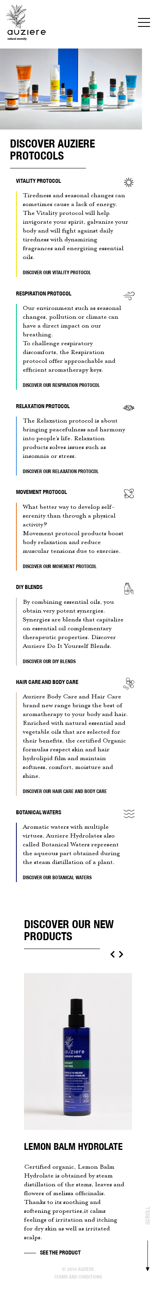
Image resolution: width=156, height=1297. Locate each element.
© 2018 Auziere (78, 1269)
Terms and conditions (78, 1277)
